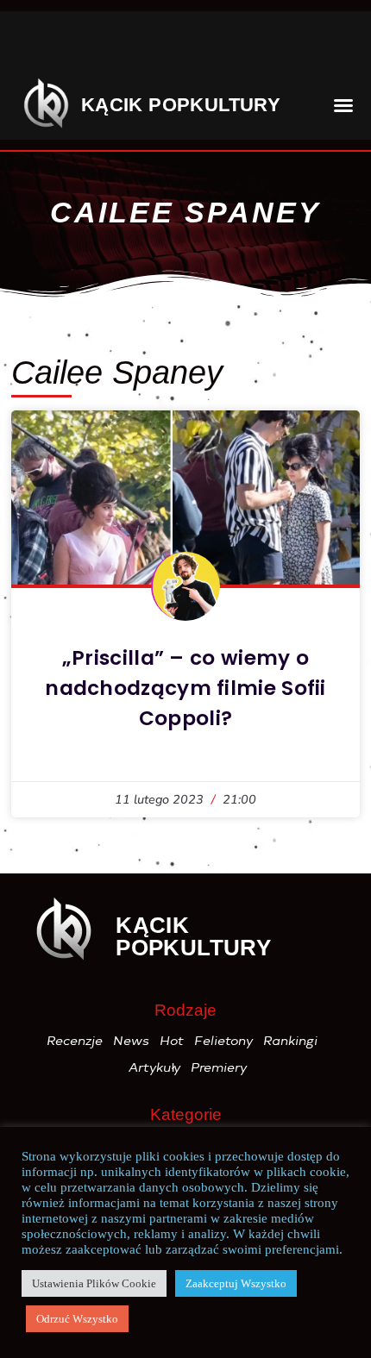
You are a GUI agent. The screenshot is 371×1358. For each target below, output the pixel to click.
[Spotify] (255, 45)
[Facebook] (37, 45)
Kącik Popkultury (180, 105)
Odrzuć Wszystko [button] (77, 1318)
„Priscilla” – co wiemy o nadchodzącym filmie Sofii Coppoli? (185, 688)
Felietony (224, 1040)
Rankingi (291, 1040)
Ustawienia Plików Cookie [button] (94, 1283)
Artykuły (155, 1067)
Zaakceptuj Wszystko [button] (236, 1283)
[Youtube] (194, 45)
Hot (172, 1040)
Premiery (220, 1067)
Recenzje (75, 1040)
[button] (325, 45)
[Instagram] (89, 45)
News (132, 1040)
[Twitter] (141, 45)
